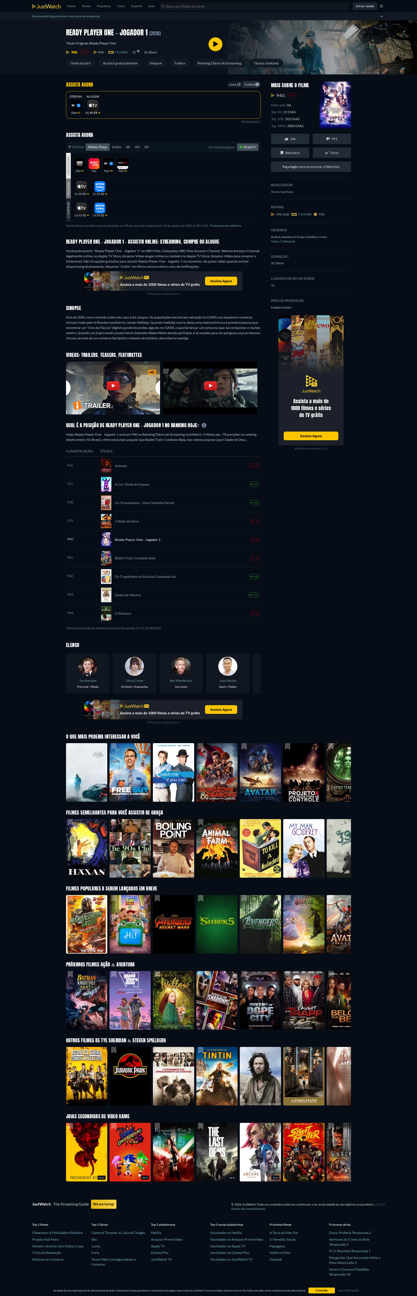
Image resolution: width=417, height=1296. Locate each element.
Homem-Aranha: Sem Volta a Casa (57, 1246)
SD (146, 147)
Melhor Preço (97, 147)
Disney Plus (160, 1252)
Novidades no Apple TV (227, 1246)
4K (128, 147)
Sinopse (156, 63)
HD (137, 147)
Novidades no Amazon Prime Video (236, 1239)
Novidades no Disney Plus (229, 1252)
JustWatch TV (161, 1259)
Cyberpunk (287, 241)
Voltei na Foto (280, 1252)
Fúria (95, 1252)
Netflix (156, 1232)
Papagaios (277, 1246)
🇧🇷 (246, 147)
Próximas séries (340, 1224)
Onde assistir (80, 63)
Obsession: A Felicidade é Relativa (57, 1232)
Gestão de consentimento (248, 1209)
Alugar (93, 96)
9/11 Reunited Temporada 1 (350, 1251)
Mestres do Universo (47, 1259)
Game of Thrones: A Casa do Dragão (118, 1232)
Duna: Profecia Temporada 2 (350, 1232)
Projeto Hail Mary (45, 1239)
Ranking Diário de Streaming (219, 63)
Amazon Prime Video (166, 1239)
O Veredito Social (282, 1239)
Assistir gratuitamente (120, 63)
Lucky (95, 1246)
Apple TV (158, 1246)
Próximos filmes (280, 1224)
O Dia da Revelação (46, 1252)
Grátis (116, 147)
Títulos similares (266, 63)
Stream (76, 96)
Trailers (179, 63)
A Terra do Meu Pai (284, 1232)
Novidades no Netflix (226, 1232)
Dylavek (276, 1259)
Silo (94, 1239)
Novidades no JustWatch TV (231, 1259)
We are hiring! (103, 1204)
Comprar (68, 210)
